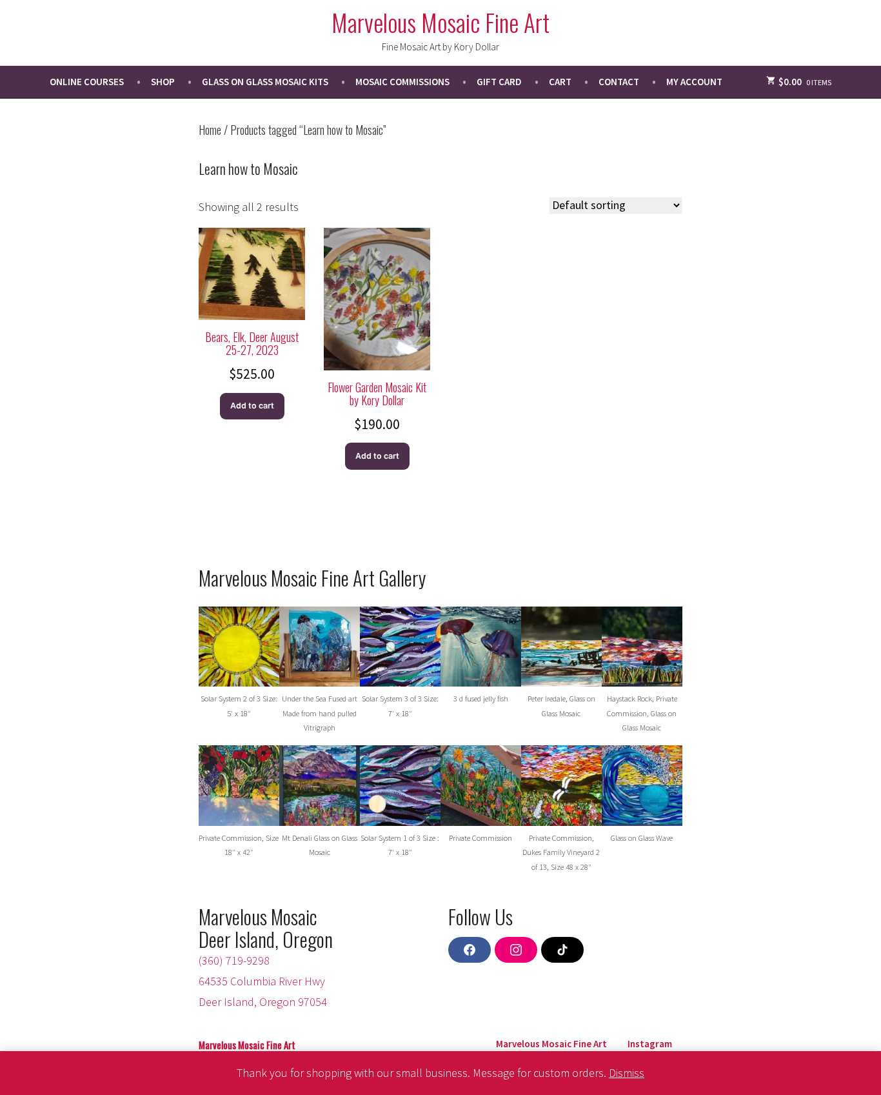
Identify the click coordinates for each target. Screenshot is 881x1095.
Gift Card (499, 81)
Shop (163, 81)
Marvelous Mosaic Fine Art (440, 22)
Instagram (650, 1044)
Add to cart (252, 405)
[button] (239, 669)
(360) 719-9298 (234, 960)
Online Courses (87, 81)
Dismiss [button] (626, 1072)
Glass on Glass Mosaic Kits (265, 81)
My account (694, 81)
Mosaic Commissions (402, 81)
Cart (560, 81)
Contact (619, 81)
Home (210, 129)
